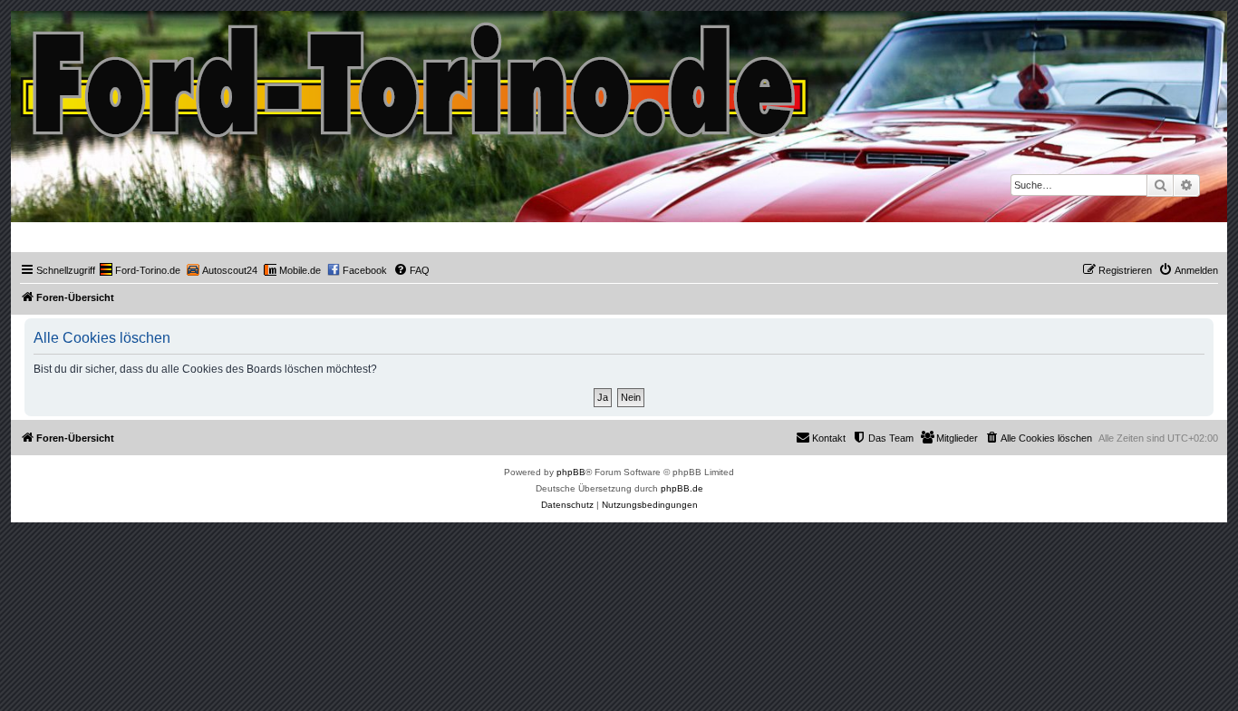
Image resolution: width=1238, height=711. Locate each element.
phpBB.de (682, 488)
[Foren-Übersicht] (415, 76)
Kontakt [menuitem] (829, 438)
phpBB (570, 472)
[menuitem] (140, 270)
